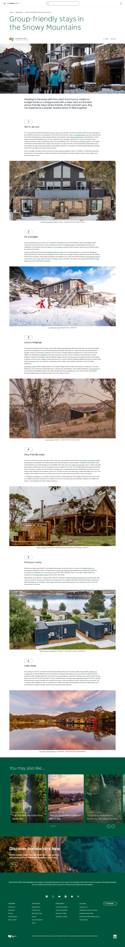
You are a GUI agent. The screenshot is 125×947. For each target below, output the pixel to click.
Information (60, 903)
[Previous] (108, 826)
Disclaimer (11, 910)
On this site (36, 903)
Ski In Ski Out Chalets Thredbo (48, 222)
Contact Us (11, 907)
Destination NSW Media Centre (89, 916)
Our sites (83, 903)
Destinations (36, 907)
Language (109, 903)
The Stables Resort (80, 135)
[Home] (12, 3)
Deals (33, 923)
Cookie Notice (12, 916)
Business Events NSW (86, 913)
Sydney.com (84, 907)
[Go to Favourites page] (121, 3)
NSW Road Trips (37, 913)
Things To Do (36, 910)
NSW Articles (19, 12)
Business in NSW (61, 913)
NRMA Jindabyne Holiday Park (48, 651)
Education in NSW (61, 916)
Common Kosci (93, 369)
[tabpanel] (28, 798)
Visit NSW (11, 903)
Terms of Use (12, 919)
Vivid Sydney (84, 919)
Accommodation (37, 919)
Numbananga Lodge (54, 327)
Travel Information (62, 907)
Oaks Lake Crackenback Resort (47, 751)
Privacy (10, 913)
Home (11, 12)
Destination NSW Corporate (88, 910)
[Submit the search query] (48, 3)
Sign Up (13, 864)
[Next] (113, 826)
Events (34, 916)
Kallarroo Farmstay (78, 465)
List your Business (61, 910)
